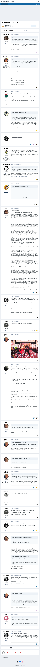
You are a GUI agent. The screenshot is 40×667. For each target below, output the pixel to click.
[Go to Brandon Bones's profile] (6, 368)
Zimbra (6, 148)
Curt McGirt (6, 135)
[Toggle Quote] (12, 37)
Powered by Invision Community (20, 665)
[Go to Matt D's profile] (6, 325)
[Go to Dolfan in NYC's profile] (3, 26)
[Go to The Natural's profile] (6, 60)
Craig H (23, 167)
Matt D (6, 321)
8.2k (6, 157)
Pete (6, 183)
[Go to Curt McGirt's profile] (6, 138)
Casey (6, 110)
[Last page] (21, 30)
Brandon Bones (6, 364)
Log (6, 296)
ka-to (6, 614)
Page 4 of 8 (26, 30)
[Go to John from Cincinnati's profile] (6, 339)
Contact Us (20, 664)
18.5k (6, 100)
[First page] (2, 30)
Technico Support (6, 164)
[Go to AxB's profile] (6, 95)
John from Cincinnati (6, 335)
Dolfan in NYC (8, 25)
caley (6, 208)
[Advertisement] (13, 13)
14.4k (6, 194)
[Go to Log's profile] (6, 300)
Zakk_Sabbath (6, 34)
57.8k (7, 65)
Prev (4, 30)
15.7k (6, 344)
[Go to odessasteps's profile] (6, 494)
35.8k (7, 584)
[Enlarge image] (16, 137)
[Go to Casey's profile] (6, 113)
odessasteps (6, 491)
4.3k (6, 305)
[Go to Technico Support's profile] (6, 168)
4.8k (6, 217)
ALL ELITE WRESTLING (15, 26)
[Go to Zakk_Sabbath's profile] (6, 38)
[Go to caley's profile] (6, 212)
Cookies (24, 664)
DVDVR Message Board (7, 1)
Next (19, 30)
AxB (6, 91)
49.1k (6, 500)
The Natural (24, 37)
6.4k (6, 43)
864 (6, 373)
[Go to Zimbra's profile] (6, 152)
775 (6, 623)
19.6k (6, 330)
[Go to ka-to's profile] (6, 618)
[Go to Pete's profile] (6, 187)
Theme (15, 664)
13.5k (6, 173)
